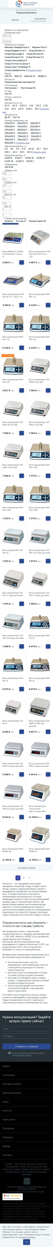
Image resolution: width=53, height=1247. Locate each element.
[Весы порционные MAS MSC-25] (13, 323)
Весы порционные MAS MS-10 (12, 679)
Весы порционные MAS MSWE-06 (12, 850)
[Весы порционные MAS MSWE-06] (13, 835)
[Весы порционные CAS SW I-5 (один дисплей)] (39, 579)
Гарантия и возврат (11, 1093)
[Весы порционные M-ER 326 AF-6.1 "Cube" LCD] (13, 280)
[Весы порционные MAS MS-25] (39, 622)
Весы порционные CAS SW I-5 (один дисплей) (39, 594)
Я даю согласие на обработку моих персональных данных (28, 1054)
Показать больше (26, 868)
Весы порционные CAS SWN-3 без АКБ (39, 423)
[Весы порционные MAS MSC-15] (39, 280)
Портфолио (8, 1128)
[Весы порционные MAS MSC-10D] (13, 494)
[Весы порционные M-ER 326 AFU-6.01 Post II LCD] (39, 238)
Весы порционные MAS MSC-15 (39, 295)
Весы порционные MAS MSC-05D (39, 508)
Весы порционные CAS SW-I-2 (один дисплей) (12, 594)
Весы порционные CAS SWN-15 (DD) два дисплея (39, 723)
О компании (8, 1075)
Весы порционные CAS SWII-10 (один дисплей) (12, 764)
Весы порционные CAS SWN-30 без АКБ (12, 423)
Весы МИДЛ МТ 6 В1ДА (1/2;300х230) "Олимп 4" (12, 254)
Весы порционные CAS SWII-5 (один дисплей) (39, 764)
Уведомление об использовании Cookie (26, 1192)
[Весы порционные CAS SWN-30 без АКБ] (13, 408)
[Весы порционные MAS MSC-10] (39, 323)
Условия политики (27, 1237)
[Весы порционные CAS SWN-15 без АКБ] (13, 451)
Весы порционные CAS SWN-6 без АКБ (39, 380)
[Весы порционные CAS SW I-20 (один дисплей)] (13, 622)
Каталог (6, 1066)
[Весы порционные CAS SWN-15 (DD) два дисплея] (39, 707)
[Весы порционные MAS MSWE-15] (39, 835)
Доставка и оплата (11, 1084)
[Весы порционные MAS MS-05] (39, 664)
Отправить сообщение (26, 1046)
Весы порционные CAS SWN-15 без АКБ (12, 466)
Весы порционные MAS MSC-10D (12, 508)
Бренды (6, 1146)
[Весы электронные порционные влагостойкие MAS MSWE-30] (39, 792)
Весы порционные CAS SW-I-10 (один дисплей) (39, 551)
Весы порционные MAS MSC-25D (39, 466)
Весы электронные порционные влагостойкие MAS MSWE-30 (37, 810)
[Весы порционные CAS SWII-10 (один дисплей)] (13, 750)
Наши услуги (8, 1119)
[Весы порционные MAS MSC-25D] (39, 451)
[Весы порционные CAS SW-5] (13, 707)
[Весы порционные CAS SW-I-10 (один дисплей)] (39, 536)
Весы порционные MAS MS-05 (39, 679)
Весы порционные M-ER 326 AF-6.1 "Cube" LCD (13, 295)
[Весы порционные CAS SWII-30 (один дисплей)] (13, 792)
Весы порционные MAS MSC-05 (12, 380)
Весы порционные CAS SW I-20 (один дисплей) (13, 636)
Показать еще (34, 70)
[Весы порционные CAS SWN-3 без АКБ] (39, 408)
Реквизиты (7, 1137)
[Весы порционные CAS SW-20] (13, 536)
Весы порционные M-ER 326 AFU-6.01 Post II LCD (39, 254)
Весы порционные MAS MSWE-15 (39, 850)
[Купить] (21, 262)
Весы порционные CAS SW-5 (12, 722)
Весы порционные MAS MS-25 (39, 636)
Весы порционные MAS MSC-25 (12, 338)
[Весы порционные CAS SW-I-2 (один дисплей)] (13, 579)
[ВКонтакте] (27, 1181)
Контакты (7, 1155)
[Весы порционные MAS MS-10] (13, 664)
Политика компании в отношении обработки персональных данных (26, 1188)
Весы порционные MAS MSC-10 (39, 338)
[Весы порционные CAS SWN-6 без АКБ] (39, 366)
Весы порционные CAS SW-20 (12, 551)
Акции (5, 1101)
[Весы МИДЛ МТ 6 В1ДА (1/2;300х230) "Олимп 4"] (13, 238)
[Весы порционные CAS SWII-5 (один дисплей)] (39, 750)
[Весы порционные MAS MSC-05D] (39, 494)
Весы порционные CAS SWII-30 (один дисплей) (12, 807)
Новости (6, 1110)
